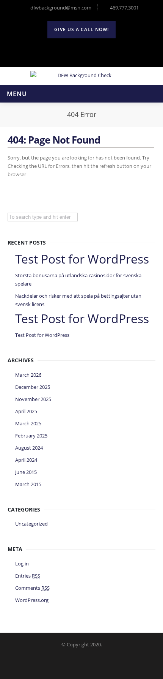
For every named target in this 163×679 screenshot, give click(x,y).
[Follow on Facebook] (81, 51)
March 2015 (28, 484)
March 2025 (28, 423)
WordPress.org (32, 600)
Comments (32, 587)
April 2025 (26, 411)
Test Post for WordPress (42, 335)
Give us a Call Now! (81, 29)
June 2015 (26, 472)
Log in (22, 563)
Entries (27, 575)
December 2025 (32, 387)
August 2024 (29, 447)
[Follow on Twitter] (65, 51)
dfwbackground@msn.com (60, 7)
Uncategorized (31, 523)
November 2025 (33, 399)
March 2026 (28, 374)
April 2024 (26, 459)
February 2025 (31, 435)
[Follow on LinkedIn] (97, 51)
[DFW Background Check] (81, 75)
